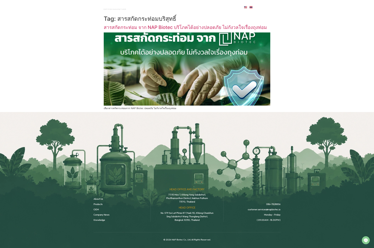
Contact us (228, 7)
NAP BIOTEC (110, 6)
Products (193, 7)
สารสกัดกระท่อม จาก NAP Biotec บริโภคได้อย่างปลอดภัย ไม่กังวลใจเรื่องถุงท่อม (185, 27)
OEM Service (173, 7)
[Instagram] (270, 7)
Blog (208, 7)
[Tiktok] (277, 7)
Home (139, 7)
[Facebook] (258, 7)
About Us (154, 7)
